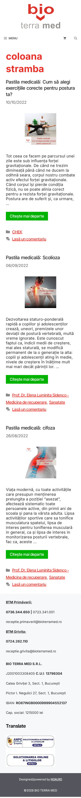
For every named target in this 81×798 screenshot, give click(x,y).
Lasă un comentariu (29, 239)
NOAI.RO (56, 779)
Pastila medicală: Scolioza (33, 257)
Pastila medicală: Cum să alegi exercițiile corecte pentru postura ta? (40, 88)
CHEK (17, 232)
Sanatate (57, 402)
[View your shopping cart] (64, 38)
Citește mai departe (27, 216)
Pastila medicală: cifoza (30, 428)
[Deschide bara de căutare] (75, 38)
